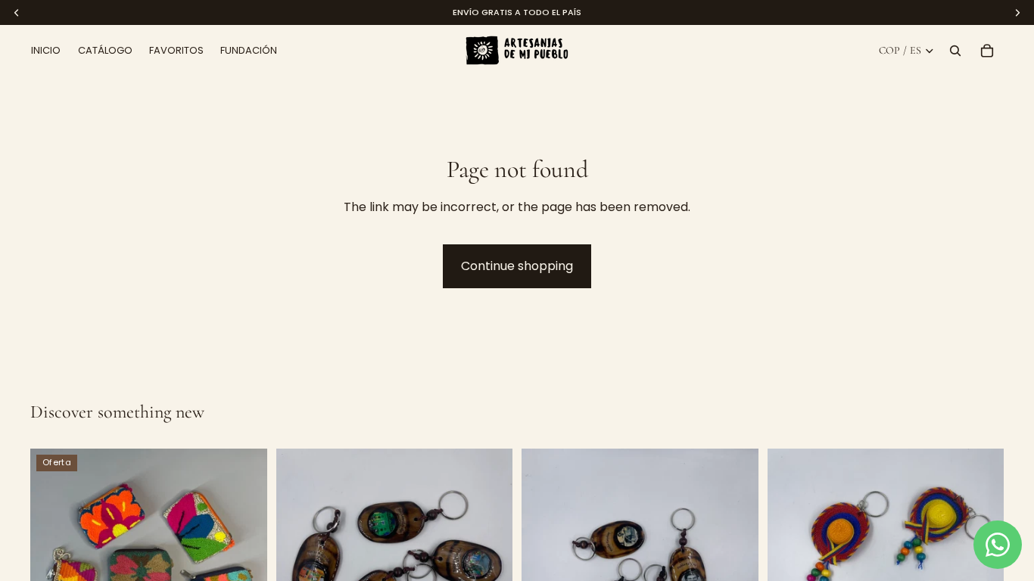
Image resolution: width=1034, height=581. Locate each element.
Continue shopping (517, 266)
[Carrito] (987, 50)
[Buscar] (955, 50)
